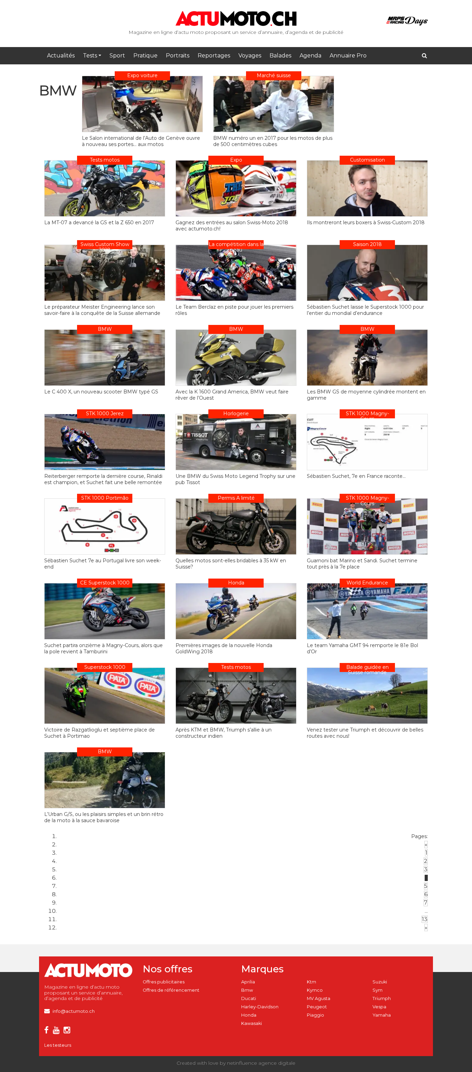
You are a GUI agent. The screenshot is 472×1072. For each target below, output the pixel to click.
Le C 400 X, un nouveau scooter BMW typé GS (101, 392)
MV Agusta (318, 998)
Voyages (249, 55)
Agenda (310, 55)
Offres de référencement (171, 990)
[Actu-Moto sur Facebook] (47, 1031)
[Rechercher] (424, 56)
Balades (280, 55)
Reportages (214, 55)
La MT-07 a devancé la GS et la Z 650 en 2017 (99, 222)
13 (424, 919)
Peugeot (317, 1006)
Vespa (379, 1006)
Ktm (311, 981)
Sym (377, 990)
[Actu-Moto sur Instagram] (68, 1031)
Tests (90, 55)
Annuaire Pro (348, 55)
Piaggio (315, 1015)
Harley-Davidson (260, 1006)
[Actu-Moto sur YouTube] (57, 1031)
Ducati (248, 998)
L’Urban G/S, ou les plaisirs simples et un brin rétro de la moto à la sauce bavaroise (103, 817)
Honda (248, 1015)
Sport (117, 55)
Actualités (61, 55)
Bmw (247, 990)
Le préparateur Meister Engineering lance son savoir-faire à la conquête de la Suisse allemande (102, 310)
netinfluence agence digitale (261, 1063)
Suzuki (379, 981)
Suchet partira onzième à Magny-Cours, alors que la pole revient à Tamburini (103, 648)
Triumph (381, 998)
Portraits (177, 55)
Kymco (315, 990)
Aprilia (248, 981)
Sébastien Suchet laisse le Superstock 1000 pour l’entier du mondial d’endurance (365, 310)
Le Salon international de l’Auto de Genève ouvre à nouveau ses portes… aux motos (141, 141)
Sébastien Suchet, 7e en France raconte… (356, 476)
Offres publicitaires (164, 981)
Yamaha (381, 1015)
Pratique (145, 55)
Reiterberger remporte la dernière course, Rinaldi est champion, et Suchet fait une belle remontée (103, 479)
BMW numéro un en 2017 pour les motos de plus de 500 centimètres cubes (272, 141)
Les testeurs (57, 1045)
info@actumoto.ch (74, 1011)
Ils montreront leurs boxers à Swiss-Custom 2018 (366, 222)
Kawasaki (251, 1023)
